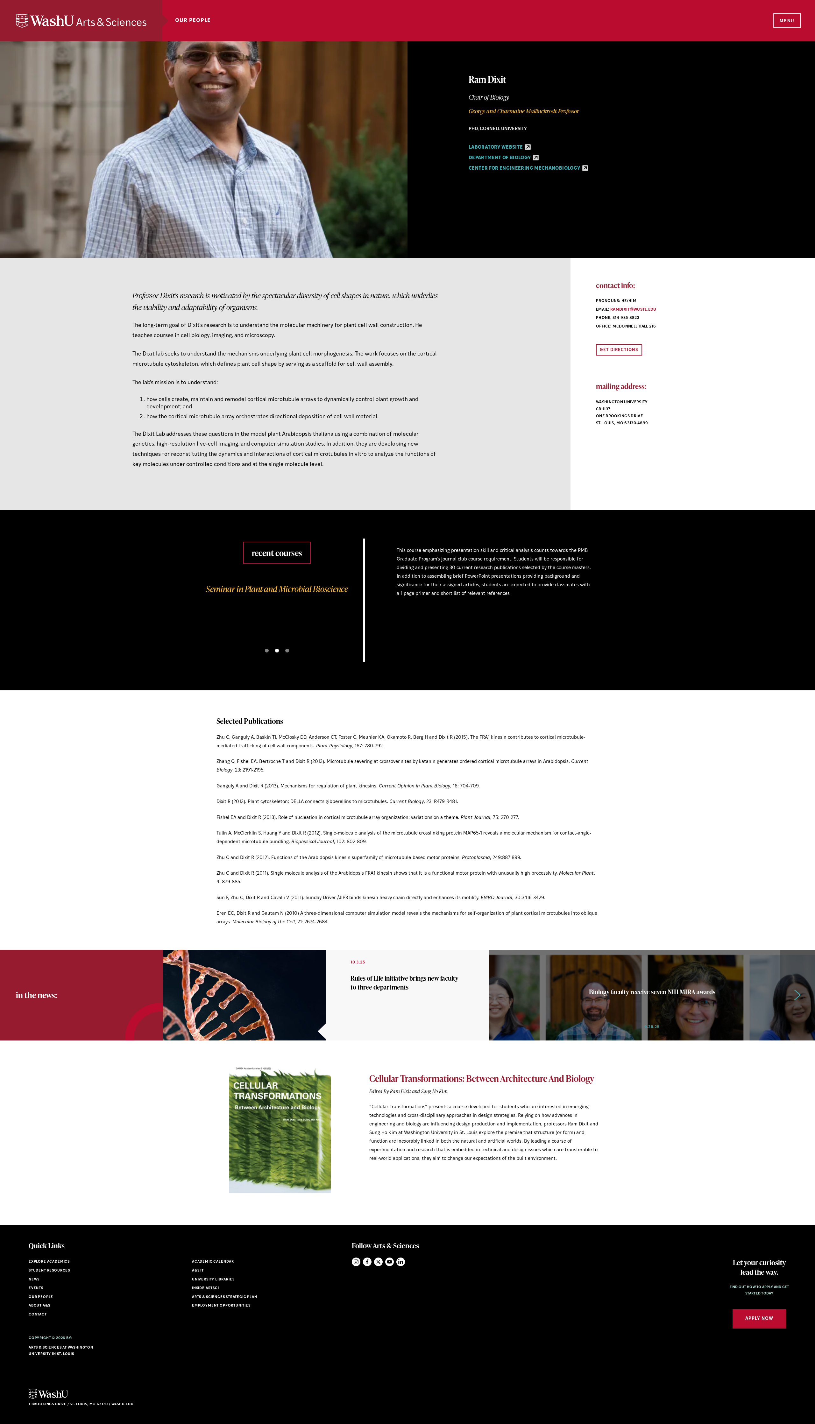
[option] (407, 585)
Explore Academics (49, 1262)
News (34, 1279)
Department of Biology (500, 158)
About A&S (39, 1306)
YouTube (389, 1262)
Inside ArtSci (205, 1288)
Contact (38, 1314)
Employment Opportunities (221, 1306)
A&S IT (198, 1270)
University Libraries (213, 1279)
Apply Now (759, 1318)
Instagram (356, 1262)
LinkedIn (400, 1262)
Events (36, 1288)
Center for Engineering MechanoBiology (525, 168)
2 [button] (277, 650)
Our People (193, 20)
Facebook (367, 1262)
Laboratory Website (496, 147)
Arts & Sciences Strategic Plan (224, 1297)
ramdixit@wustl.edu (633, 310)
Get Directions (619, 350)
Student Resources (49, 1270)
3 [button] (287, 650)
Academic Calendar (213, 1262)
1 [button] (267, 650)
